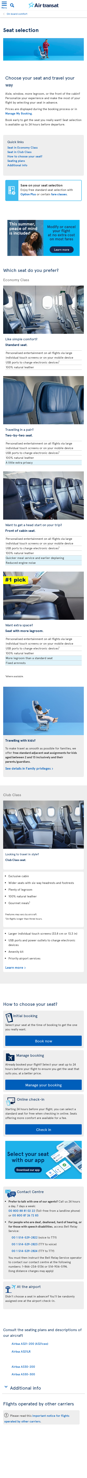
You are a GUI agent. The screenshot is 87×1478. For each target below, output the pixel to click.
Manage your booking (43, 1084)
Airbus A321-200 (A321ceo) (30, 1344)
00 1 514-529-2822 (25, 1237)
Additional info (17, 165)
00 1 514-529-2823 (25, 1244)
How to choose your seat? (24, 156)
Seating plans (16, 161)
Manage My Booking (18, 113)
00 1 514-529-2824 (25, 1251)
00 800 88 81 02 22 (21, 1211)
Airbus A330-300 (23, 1374)
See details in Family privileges (28, 768)
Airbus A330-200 (23, 1367)
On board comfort (17, 13)
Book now (43, 1040)
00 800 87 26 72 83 (25, 1215)
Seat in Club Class (19, 152)
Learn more (14, 967)
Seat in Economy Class (22, 147)
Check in (43, 1129)
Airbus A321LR (21, 1351)
